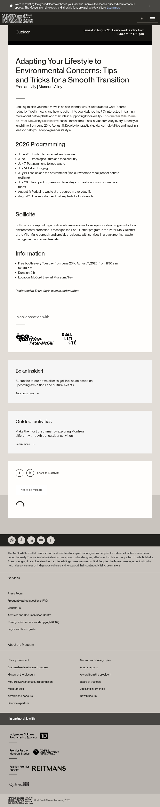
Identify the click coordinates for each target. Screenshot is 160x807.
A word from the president (95, 674)
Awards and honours (20, 696)
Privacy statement (18, 660)
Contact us (14, 607)
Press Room (15, 593)
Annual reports (89, 667)
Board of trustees (90, 681)
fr (142, 18)
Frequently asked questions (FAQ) (28, 600)
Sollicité (47, 121)
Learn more (114, 7)
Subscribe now (25, 393)
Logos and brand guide (22, 629)
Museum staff (16, 688)
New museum (88, 696)
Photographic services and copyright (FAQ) (33, 622)
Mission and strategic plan (95, 660)
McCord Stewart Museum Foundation (30, 681)
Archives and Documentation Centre (29, 615)
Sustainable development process (28, 667)
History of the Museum (21, 674)
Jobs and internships (92, 688)
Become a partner (18, 703)
